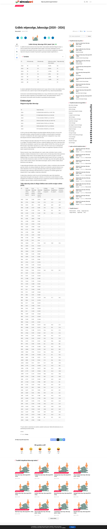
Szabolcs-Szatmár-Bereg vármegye (82, 57)
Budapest (80, 113)
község (26, 434)
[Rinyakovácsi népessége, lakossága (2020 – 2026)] (72, 62)
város (85, 212)
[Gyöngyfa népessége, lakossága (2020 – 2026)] (83, 486)
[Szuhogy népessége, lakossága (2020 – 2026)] (63, 467)
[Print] (85, 31)
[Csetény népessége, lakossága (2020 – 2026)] (72, 68)
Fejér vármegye (80, 116)
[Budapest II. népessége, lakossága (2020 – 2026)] (72, 150)
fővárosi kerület (88, 151)
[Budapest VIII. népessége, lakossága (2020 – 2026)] (72, 185)
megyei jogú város (85, 210)
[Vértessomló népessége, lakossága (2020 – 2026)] (44, 504)
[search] (84, 2)
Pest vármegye (80, 130)
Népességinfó (18, 31)
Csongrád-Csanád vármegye (80, 115)
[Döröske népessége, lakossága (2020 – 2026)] (83, 504)
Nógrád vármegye (80, 128)
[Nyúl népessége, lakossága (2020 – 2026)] (24, 504)
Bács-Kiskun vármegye (80, 105)
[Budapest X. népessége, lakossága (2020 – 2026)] (72, 197)
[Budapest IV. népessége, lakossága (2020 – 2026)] (72, 162)
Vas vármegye (78, 75)
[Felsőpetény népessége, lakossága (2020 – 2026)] (44, 467)
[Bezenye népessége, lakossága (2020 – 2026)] (72, 91)
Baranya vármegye (80, 107)
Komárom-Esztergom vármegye (81, 98)
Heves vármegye (80, 122)
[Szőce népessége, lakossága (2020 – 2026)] (72, 74)
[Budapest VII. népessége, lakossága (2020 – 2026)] (72, 179)
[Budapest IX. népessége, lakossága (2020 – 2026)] (72, 191)
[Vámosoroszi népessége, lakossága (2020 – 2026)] (72, 85)
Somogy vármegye (79, 63)
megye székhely (72, 212)
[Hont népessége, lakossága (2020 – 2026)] (24, 467)
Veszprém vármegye (79, 52)
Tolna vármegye (19, 5)
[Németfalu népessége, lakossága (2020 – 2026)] (63, 486)
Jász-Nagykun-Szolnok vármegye (80, 124)
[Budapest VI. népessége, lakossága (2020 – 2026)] (72, 173)
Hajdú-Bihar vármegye (80, 120)
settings (63, 527)
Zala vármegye (78, 46)
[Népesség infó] (27, 2)
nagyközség (79, 212)
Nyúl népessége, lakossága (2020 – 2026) (24, 511)
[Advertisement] (53, 16)
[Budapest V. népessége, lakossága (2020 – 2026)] (72, 168)
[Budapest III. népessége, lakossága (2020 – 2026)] (72, 156)
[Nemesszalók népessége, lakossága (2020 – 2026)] (72, 50)
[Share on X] (81, 31)
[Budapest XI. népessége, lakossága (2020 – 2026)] (72, 203)
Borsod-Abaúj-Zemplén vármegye (80, 111)
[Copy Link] (83, 31)
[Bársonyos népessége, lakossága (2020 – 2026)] (72, 97)
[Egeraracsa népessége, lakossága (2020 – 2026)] (72, 45)
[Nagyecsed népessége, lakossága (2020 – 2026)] (72, 56)
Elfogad (72, 527)
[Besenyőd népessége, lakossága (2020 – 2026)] (72, 80)
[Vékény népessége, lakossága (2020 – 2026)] (24, 486)
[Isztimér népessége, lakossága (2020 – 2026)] (44, 486)
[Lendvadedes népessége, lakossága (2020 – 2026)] (63, 504)
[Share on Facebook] (79, 31)
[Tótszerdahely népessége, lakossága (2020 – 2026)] (83, 467)
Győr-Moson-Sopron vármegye (81, 93)
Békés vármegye (80, 109)
